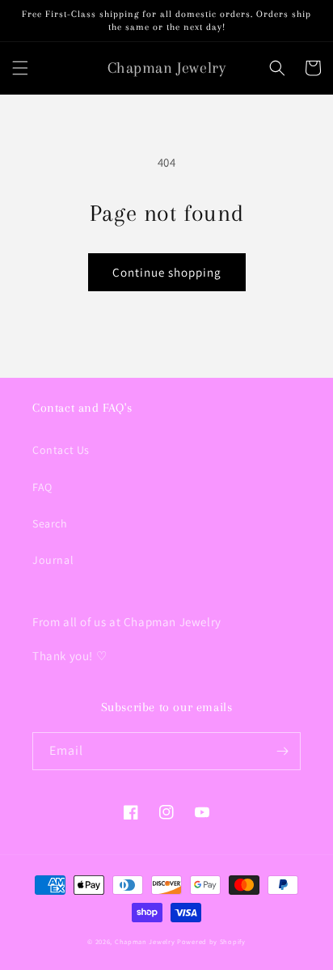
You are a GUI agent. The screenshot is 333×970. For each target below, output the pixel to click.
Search (50, 523)
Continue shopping (166, 272)
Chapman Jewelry (145, 941)
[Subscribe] (282, 751)
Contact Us (61, 450)
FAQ (42, 487)
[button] (20, 68)
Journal (53, 560)
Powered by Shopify (211, 941)
